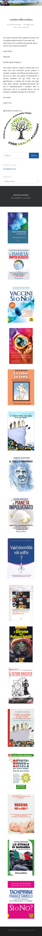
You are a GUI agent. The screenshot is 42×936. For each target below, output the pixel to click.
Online (9, 169)
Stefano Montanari (15, 25)
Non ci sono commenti (21, 27)
